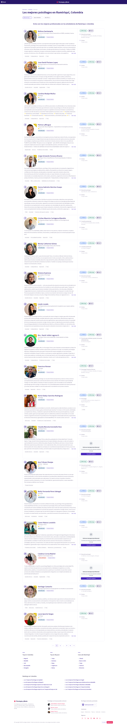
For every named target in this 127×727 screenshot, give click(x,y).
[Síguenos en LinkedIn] (88, 718)
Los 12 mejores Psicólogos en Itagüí (74, 680)
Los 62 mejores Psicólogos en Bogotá (33, 682)
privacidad (53, 722)
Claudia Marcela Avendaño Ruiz (50, 427)
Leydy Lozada (43, 304)
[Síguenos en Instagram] (91, 718)
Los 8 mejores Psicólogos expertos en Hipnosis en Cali (38, 684)
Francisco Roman (44, 366)
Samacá (81, 665)
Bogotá (26, 658)
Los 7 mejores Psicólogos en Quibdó (33, 680)
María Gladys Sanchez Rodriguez (50, 396)
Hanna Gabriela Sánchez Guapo (50, 187)
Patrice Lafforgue (44, 125)
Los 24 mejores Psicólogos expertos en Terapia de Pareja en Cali (40, 689)
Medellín (26, 661)
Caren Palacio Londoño (46, 523)
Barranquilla (27, 665)
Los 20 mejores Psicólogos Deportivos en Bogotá (36, 687)
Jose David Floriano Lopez (48, 63)
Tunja (53, 658)
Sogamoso (54, 665)
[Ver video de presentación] (34, 40)
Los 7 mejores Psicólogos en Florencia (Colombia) (78, 689)
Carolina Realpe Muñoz (46, 94)
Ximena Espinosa (44, 273)
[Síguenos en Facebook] (82, 718)
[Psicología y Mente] (63, 2)
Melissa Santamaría (45, 31)
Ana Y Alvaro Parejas (45, 462)
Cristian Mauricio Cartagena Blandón (52, 218)
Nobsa (53, 668)
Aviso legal (47, 722)
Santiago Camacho (45, 587)
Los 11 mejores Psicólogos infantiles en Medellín (77, 684)
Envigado (26, 668)
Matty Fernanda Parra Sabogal (49, 491)
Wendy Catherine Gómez (47, 244)
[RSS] (100, 718)
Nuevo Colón (82, 661)
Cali (25, 663)
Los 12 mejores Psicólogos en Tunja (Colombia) (77, 687)
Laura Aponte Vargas (46, 614)
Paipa (53, 663)
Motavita (81, 668)
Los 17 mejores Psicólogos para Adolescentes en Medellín (80, 682)
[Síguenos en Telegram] (97, 718)
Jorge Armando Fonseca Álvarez (50, 156)
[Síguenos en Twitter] (85, 718)
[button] (83, 349)
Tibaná (81, 658)
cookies (58, 722)
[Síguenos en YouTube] (94, 718)
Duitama (54, 661)
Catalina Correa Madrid (46, 554)
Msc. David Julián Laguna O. (48, 335)
